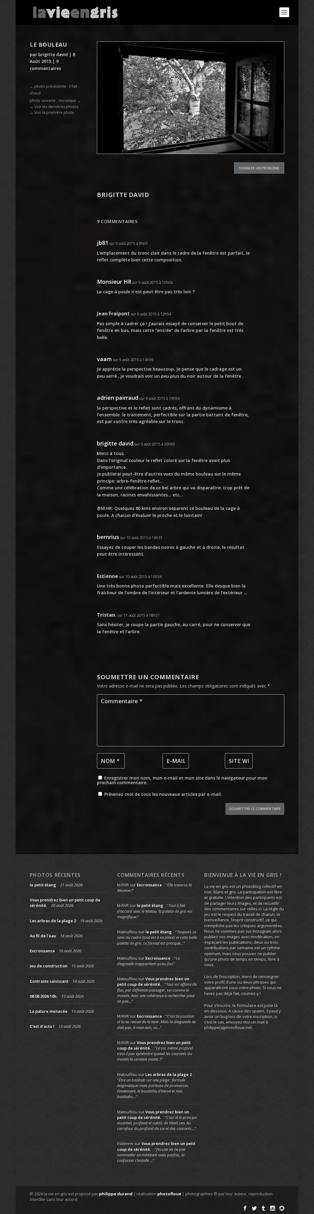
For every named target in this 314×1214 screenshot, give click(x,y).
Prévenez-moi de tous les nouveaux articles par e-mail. (163, 794)
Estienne (107, 576)
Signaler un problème (259, 168)
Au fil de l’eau (43, 935)
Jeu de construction (48, 966)
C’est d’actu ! (42, 1026)
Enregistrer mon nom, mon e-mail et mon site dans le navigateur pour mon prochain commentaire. (182, 780)
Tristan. (106, 614)
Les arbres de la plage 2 (53, 920)
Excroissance (42, 951)
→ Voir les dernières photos (54, 106)
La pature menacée (48, 1011)
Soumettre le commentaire (255, 808)
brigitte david (53, 54)
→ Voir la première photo (52, 112)
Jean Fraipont (113, 313)
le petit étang (43, 885)
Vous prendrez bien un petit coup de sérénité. (153, 981)
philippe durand (115, 1194)
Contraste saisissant (49, 981)
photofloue (169, 1194)
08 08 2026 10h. (43, 996)
